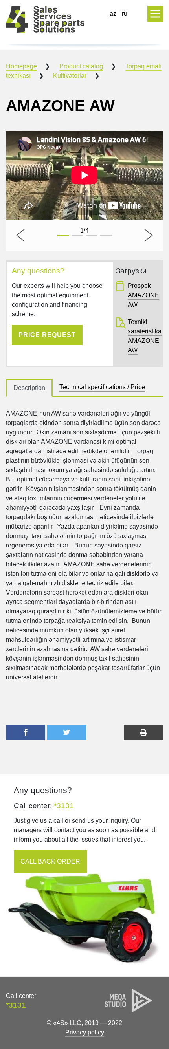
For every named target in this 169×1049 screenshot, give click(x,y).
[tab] (29, 388)
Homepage (21, 66)
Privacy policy (84, 1032)
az (113, 13)
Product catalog (81, 66)
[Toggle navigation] (155, 14)
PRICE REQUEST (47, 334)
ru (124, 13)
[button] (21, 235)
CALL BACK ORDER (50, 861)
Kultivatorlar (69, 75)
